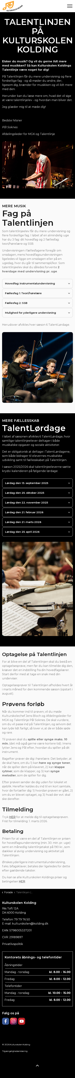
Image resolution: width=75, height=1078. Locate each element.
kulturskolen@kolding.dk (30, 923)
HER (22, 881)
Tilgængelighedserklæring (15, 1051)
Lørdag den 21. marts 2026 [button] (23, 522)
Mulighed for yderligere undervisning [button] (30, 312)
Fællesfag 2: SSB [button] (16, 303)
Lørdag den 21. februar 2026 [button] (24, 512)
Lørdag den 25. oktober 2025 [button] (24, 492)
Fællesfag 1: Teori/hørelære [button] (23, 293)
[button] (37, 164)
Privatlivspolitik (12, 944)
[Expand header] (70, 6)
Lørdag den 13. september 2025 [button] (26, 483)
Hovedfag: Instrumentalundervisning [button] (30, 283)
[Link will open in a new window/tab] (5, 1021)
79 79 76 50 (22, 919)
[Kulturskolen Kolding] (13, 6)
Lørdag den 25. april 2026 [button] (22, 531)
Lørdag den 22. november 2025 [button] (26, 502)
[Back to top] (37, 1065)
